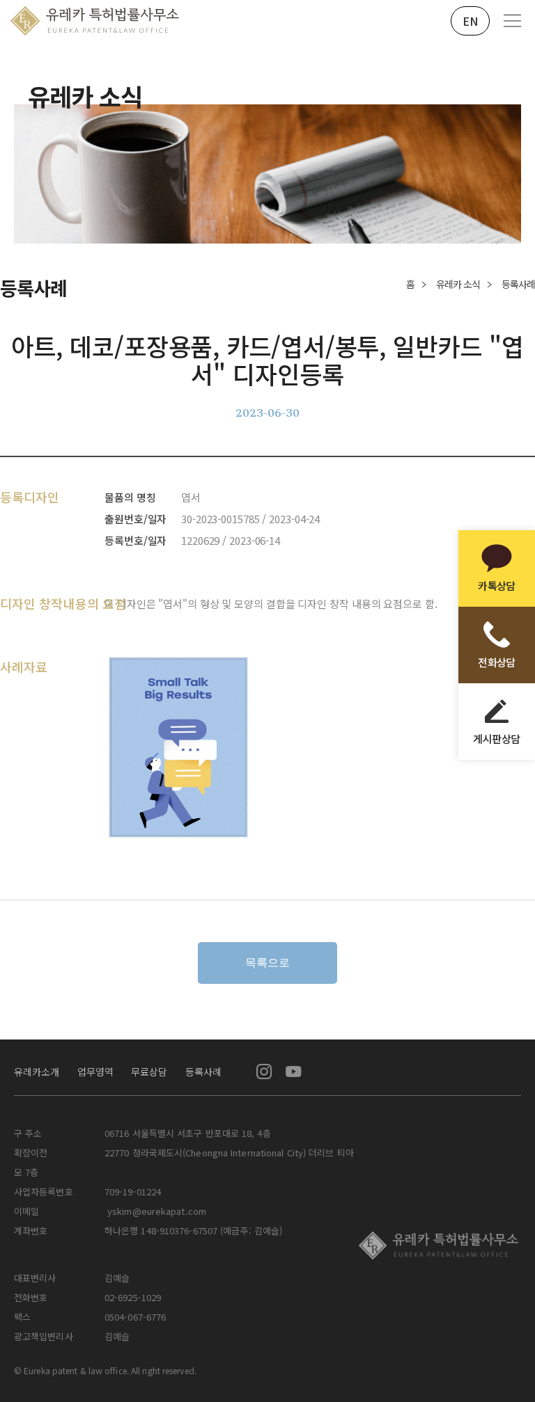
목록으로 (267, 963)
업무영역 (95, 1071)
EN (470, 21)
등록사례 (203, 1071)
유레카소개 (37, 1071)
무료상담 (149, 1071)
